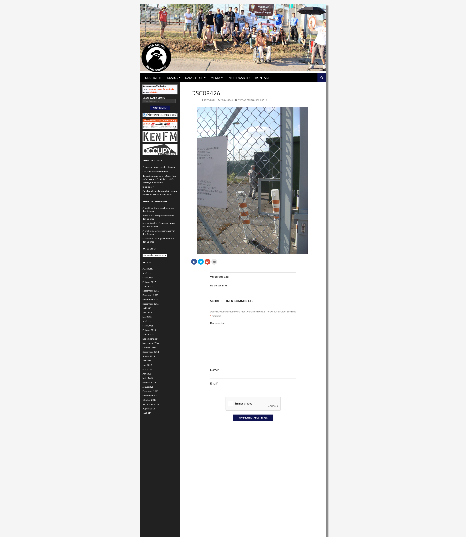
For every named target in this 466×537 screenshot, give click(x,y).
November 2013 (151, 395)
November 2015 (151, 299)
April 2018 (148, 268)
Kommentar (217, 323)
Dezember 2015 (150, 295)
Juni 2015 (147, 312)
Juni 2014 (147, 365)
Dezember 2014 (150, 338)
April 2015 (148, 321)
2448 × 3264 (226, 100)
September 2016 (151, 290)
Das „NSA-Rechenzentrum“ (156, 171)
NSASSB (172, 77)
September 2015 (151, 303)
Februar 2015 (149, 330)
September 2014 (151, 351)
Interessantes (239, 77)
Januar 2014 (149, 386)
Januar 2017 (149, 286)
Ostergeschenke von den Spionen (159, 167)
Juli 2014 (147, 360)
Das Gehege (194, 77)
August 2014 (149, 356)
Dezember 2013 (150, 391)
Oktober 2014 (149, 347)
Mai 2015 (147, 317)
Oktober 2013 (149, 400)
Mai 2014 (147, 369)
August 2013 (149, 408)
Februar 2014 (149, 382)
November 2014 (151, 343)
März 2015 (148, 325)
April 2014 (148, 373)
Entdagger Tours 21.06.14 (252, 100)
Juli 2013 (147, 413)
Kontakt (262, 77)
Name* (214, 369)
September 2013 (151, 404)
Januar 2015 (149, 334)
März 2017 (148, 277)
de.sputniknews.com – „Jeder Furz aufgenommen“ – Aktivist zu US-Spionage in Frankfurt (159, 179)
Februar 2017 (149, 282)
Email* (214, 383)
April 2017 (148, 273)
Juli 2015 (147, 308)
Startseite (153, 77)
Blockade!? (148, 186)
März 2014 (148, 378)
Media (215, 77)
